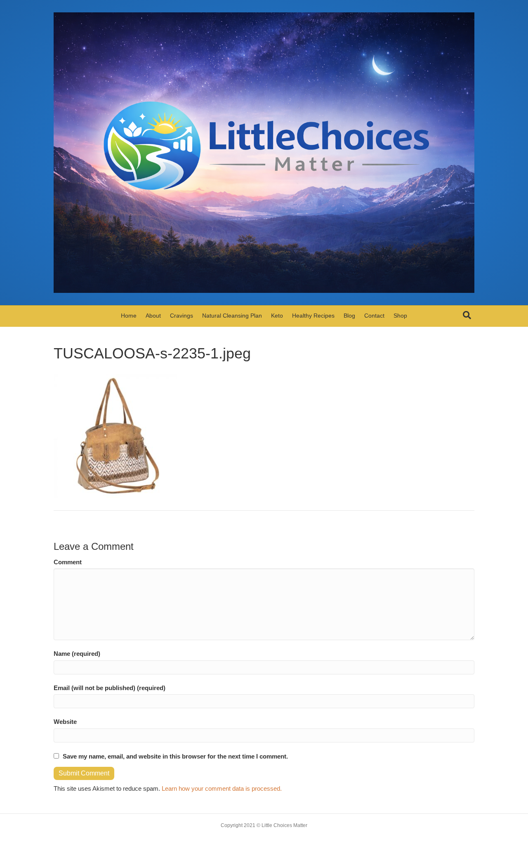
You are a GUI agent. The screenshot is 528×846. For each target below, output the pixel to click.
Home (129, 315)
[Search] (467, 315)
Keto (277, 315)
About (153, 315)
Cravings (181, 315)
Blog (349, 315)
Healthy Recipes (313, 315)
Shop (400, 315)
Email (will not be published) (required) (109, 687)
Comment (68, 562)
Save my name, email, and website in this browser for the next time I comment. (175, 756)
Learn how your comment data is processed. (222, 788)
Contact (374, 315)
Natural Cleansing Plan (232, 315)
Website (65, 721)
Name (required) (77, 653)
